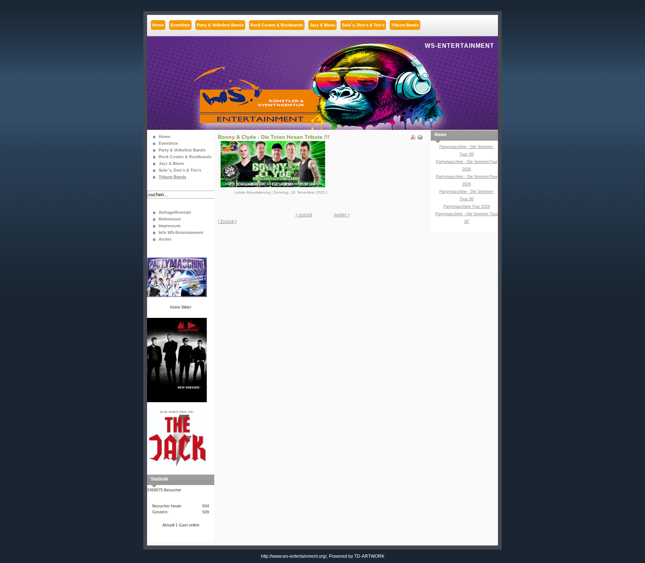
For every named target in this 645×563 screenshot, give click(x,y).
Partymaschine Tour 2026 (466, 206)
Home (164, 136)
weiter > (342, 215)
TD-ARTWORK (369, 556)
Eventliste (168, 143)
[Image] (272, 185)
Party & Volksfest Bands (182, 150)
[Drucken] (420, 135)
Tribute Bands (172, 177)
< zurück (303, 215)
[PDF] (413, 135)
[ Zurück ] (227, 221)
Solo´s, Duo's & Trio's (180, 170)
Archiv (165, 239)
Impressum (170, 225)
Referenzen (170, 219)
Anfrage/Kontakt (175, 212)
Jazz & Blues (171, 163)
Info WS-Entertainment (181, 232)
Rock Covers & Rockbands (185, 156)
